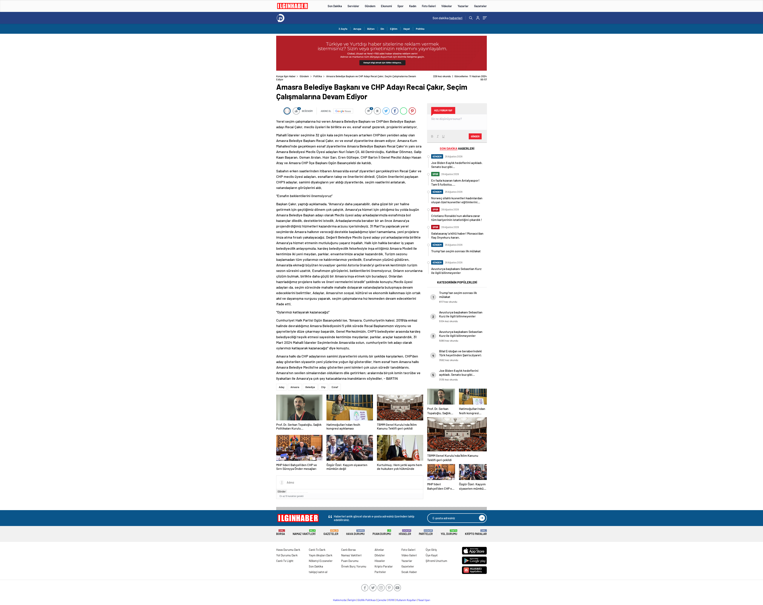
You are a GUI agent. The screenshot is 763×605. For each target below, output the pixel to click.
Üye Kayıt (432, 555)
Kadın (412, 6)
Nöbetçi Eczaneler (321, 561)
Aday (281, 387)
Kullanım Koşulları (406, 600)
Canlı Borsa (348, 549)
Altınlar (379, 549)
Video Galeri (409, 555)
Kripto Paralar (476, 532)
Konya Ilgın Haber (286, 76)
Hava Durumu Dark (288, 549)
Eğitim (393, 28)
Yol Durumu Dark (287, 555)
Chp (323, 387)
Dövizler (380, 555)
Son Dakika (335, 6)
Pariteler (426, 532)
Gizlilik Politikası (367, 600)
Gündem (370, 6)
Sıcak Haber (409, 572)
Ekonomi (386, 6)
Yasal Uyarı (424, 600)
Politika (420, 28)
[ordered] (297, 492)
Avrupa (357, 28)
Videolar (446, 6)
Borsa (280, 532)
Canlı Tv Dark (317, 549)
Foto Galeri (429, 6)
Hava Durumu (355, 532)
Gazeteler (480, 6)
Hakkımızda (339, 600)
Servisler (353, 6)
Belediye (310, 387)
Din (382, 28)
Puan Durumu (382, 532)
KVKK (391, 600)
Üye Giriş (431, 549)
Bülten (371, 28)
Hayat (406, 28)
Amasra (294, 387)
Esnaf (335, 387)
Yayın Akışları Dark (320, 555)
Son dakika (447, 18)
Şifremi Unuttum (436, 561)
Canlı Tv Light (284, 561)
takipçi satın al (318, 572)
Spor (400, 6)
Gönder (282, 491)
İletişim (352, 600)
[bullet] (300, 492)
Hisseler (405, 532)
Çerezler (382, 600)
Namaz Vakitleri (304, 532)
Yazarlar (463, 6)
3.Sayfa (343, 28)
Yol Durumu (449, 532)
